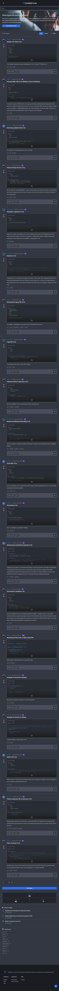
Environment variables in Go (16, 591)
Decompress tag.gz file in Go (16, 302)
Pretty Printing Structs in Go (16, 167)
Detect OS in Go (12, 757)
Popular (46, 33)
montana (9, 125)
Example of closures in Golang (16, 717)
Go (22, 39)
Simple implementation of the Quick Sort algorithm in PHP (18, 916)
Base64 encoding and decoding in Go (18, 421)
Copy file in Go (11, 342)
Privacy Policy (14, 979)
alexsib (9, 39)
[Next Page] (15, 882)
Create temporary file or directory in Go (19, 799)
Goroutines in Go (12, 505)
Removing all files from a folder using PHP (20, 637)
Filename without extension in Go (17, 381)
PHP (23, 635)
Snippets (5, 979)
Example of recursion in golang (16, 677)
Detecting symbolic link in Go (16, 128)
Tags (4, 983)
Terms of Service (14, 981)
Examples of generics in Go (15, 212)
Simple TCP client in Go (14, 42)
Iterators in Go (11, 256)
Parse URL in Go (12, 463)
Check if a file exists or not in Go (12, 921)
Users (4, 981)
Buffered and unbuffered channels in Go (19, 545)
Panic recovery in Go (13, 843)
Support (23, 979)
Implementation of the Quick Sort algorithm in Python (17, 910)
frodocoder (10, 209)
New (41, 33)
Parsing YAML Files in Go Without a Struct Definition (23, 81)
